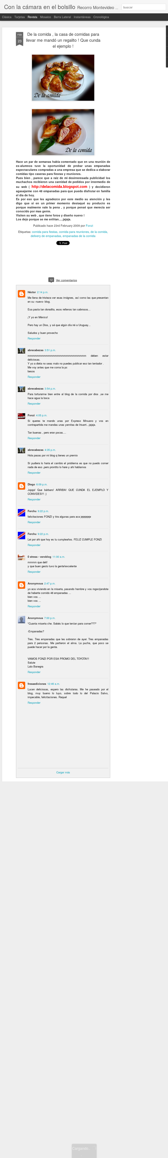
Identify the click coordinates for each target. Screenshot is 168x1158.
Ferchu (32, 511)
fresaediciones (37, 684)
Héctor (32, 292)
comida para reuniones (74, 232)
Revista (32, 17)
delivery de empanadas (46, 236)
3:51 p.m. (50, 350)
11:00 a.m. (58, 557)
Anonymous (35, 583)
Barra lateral (62, 17)
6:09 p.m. (42, 484)
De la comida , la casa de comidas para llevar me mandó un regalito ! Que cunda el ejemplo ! (63, 40)
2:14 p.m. (42, 292)
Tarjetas (19, 17)
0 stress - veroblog (39, 557)
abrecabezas (35, 350)
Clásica (6, 17)
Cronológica (101, 17)
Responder (34, 338)
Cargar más (63, 772)
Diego (31, 484)
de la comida (99, 232)
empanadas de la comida (79, 236)
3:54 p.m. (50, 388)
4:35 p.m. (50, 450)
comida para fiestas (44, 232)
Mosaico (45, 17)
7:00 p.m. (50, 618)
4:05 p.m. (41, 415)
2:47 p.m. (50, 583)
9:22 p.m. (43, 511)
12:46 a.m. (53, 684)
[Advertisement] (132, 96)
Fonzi (89, 225)
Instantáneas (82, 17)
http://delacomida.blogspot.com (59, 186)
